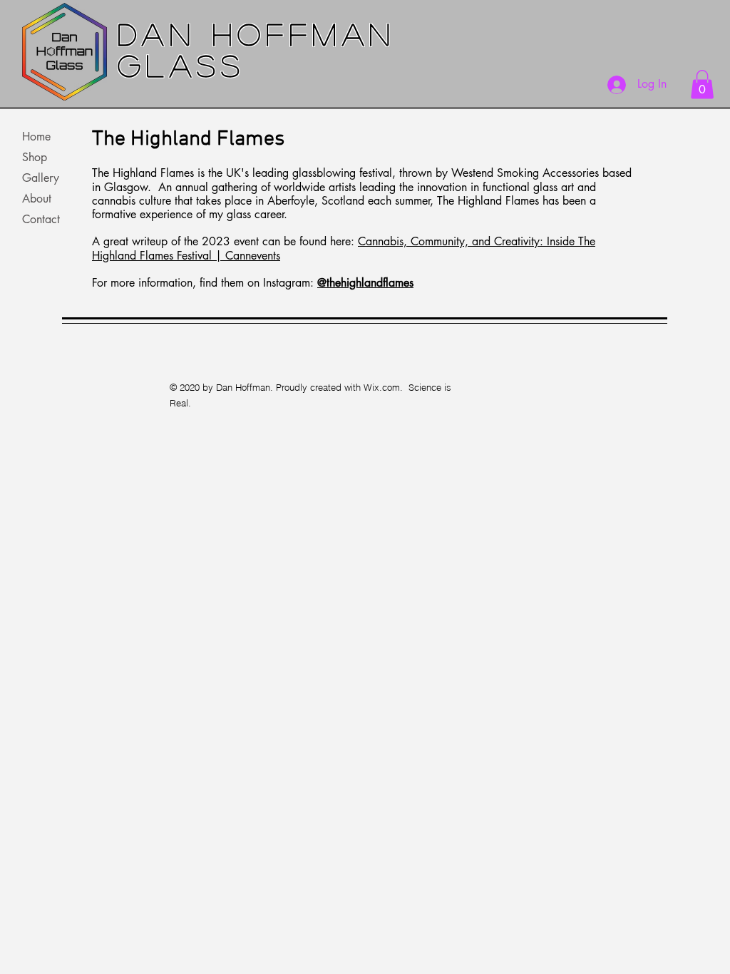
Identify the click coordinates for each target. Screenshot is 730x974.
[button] (702, 84)
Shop (34, 157)
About (36, 198)
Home (36, 136)
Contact (41, 219)
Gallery (40, 177)
